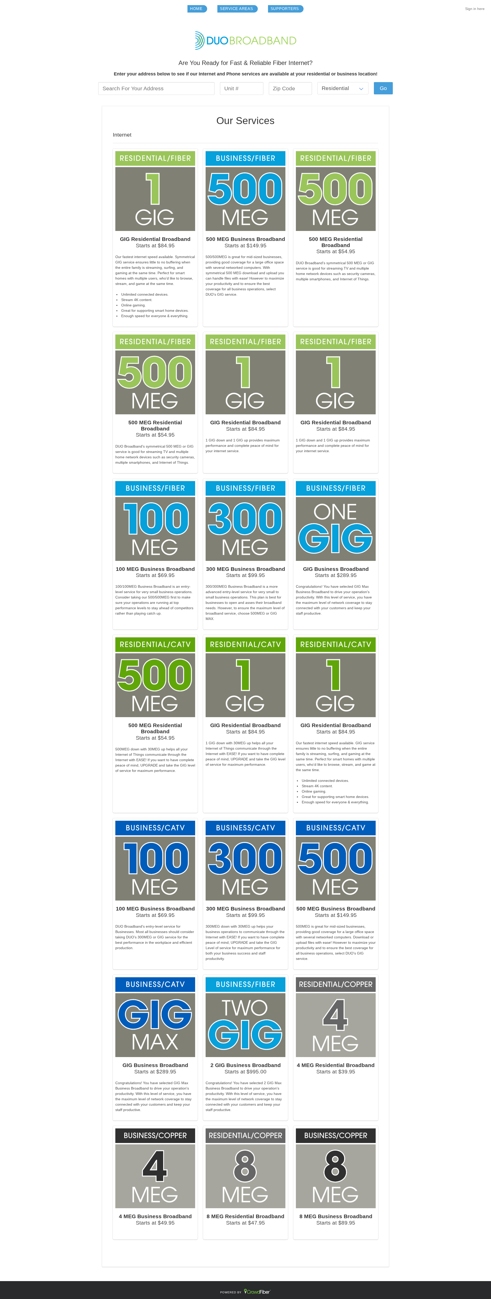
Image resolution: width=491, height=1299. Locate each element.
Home (196, 8)
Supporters (285, 8)
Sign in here (475, 9)
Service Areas (236, 8)
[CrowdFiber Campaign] (245, 40)
